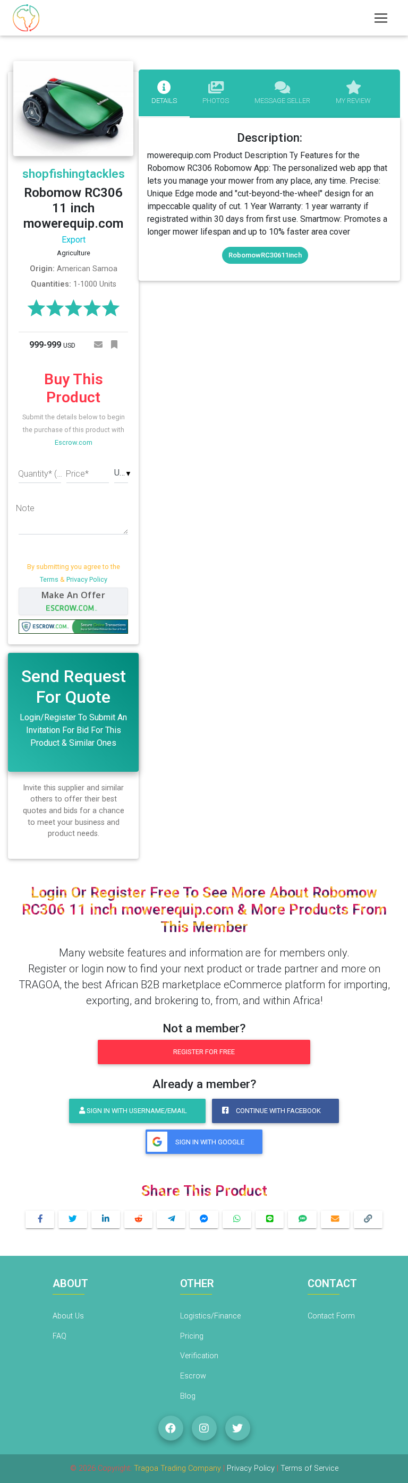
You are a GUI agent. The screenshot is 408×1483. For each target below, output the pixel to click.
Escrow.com (73, 442)
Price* (77, 474)
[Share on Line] (270, 1219)
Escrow (193, 1376)
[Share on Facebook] (40, 1219)
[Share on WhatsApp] (237, 1219)
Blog (188, 1396)
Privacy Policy (86, 579)
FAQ (59, 1336)
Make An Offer (73, 595)
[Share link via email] (335, 1219)
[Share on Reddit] (138, 1219)
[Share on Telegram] (171, 1219)
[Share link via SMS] (302, 1219)
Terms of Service (309, 1468)
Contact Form (331, 1316)
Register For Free (204, 1052)
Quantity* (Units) (42, 474)
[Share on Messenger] (204, 1219)
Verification (199, 1355)
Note (25, 508)
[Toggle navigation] (381, 18)
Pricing (191, 1336)
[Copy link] (368, 1219)
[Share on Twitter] (72, 1219)
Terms (49, 579)
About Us (68, 1316)
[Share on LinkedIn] (105, 1219)
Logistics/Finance (210, 1316)
